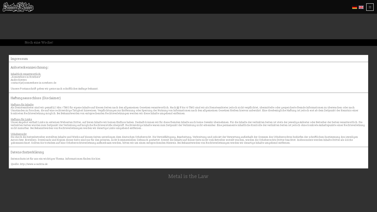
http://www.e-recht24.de (33, 164)
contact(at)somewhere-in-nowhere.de (33, 82)
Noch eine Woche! (39, 43)
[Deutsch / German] (354, 8)
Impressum (19, 59)
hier (98, 158)
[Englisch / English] (361, 8)
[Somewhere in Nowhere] (18, 11)
